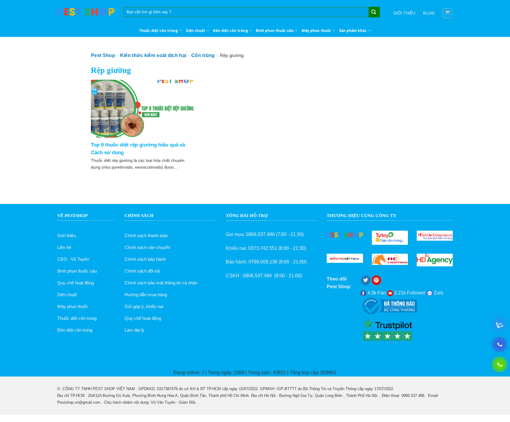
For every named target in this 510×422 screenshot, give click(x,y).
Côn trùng (203, 55)
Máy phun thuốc (316, 30)
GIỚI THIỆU (404, 13)
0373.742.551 (262, 248)
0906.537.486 (260, 234)
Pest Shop (103, 55)
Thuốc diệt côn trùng (158, 30)
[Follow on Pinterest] (376, 280)
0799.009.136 (263, 261)
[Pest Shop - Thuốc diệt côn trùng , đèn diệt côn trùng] (86, 12)
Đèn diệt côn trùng (230, 30)
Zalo (438, 292)
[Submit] (374, 12)
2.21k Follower (409, 292)
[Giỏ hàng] (447, 13)
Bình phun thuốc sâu (275, 30)
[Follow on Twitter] (366, 280)
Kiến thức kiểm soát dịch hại (153, 55)
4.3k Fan (376, 292)
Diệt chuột (195, 30)
